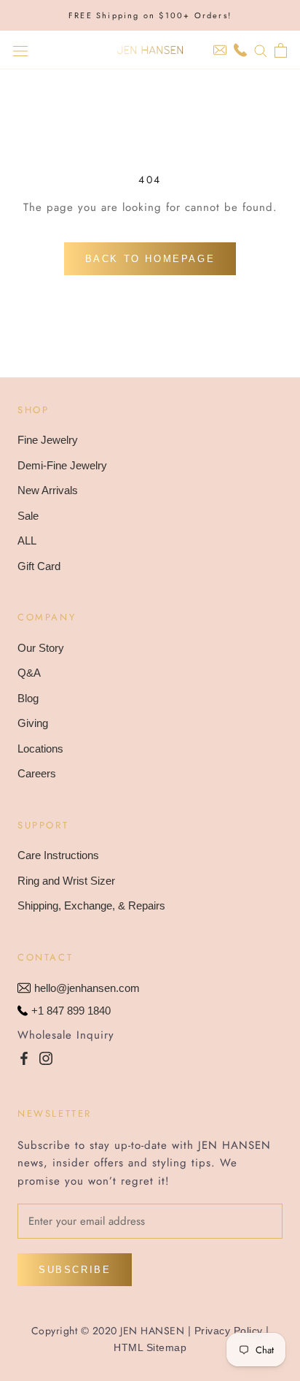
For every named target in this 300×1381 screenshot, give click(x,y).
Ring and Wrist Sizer (66, 880)
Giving (32, 723)
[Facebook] (24, 1057)
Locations (40, 748)
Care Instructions (58, 855)
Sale (28, 515)
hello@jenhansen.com (87, 988)
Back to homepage (150, 258)
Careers (36, 773)
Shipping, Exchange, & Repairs (91, 905)
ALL (26, 540)
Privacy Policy (228, 1330)
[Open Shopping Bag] (281, 50)
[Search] (260, 50)
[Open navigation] (20, 50)
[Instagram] (45, 1057)
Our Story (40, 648)
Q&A (29, 672)
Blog (28, 698)
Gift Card (38, 566)
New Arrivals (47, 490)
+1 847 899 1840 (71, 1010)
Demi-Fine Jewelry (62, 465)
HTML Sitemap (150, 1347)
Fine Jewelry (47, 440)
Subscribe (75, 1269)
